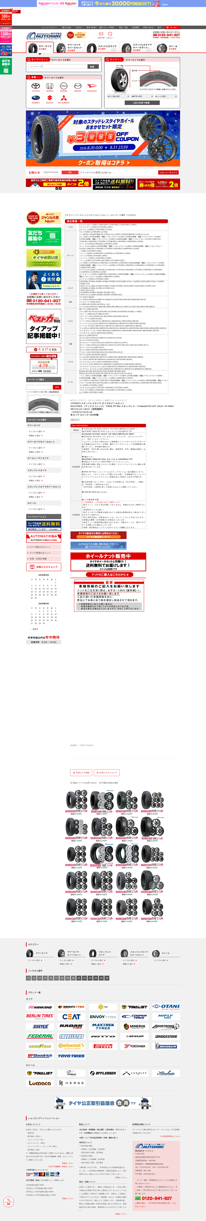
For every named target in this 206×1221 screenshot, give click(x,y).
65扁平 (122, 215)
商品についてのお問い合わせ (85, 783)
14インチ (114, 215)
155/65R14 (131, 215)
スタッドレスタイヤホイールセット (94, 215)
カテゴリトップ (71, 215)
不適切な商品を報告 (110, 783)
